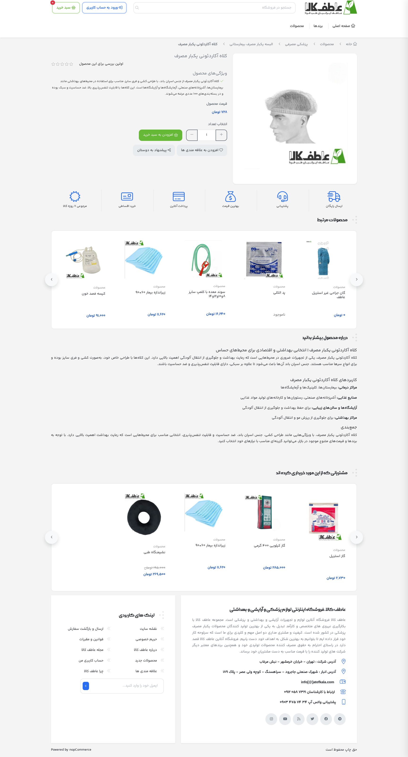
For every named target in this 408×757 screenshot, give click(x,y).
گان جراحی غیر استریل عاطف (328, 295)
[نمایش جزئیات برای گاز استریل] (324, 517)
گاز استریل (337, 556)
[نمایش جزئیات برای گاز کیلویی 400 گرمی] (264, 512)
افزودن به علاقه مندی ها (200, 150)
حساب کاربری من (91, 660)
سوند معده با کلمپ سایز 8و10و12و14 (207, 294)
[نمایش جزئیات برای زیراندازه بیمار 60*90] (144, 259)
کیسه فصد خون (93, 293)
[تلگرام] (340, 719)
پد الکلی (279, 293)
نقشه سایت (148, 629)
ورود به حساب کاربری (102, 7)
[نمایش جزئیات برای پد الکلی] (264, 259)
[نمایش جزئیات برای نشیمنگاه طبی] (144, 515)
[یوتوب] (285, 719)
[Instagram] (271, 719)
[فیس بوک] (326, 719)
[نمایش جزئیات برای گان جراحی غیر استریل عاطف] (324, 259)
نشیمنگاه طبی (154, 552)
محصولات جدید (146, 660)
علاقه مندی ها (146, 671)
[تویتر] (312, 719)
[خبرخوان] (299, 719)
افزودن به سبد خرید (158, 135)
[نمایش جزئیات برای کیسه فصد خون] (84, 260)
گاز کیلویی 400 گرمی (269, 545)
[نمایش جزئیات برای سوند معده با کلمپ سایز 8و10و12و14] (204, 259)
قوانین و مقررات (91, 639)
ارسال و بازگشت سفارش (85, 629)
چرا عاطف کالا (93, 671)
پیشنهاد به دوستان (152, 150)
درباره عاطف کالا (145, 650)
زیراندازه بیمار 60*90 (150, 292)
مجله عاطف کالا (92, 650)
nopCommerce (80, 750)
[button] (319, 26)
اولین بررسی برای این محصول (101, 64)
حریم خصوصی (146, 639)
